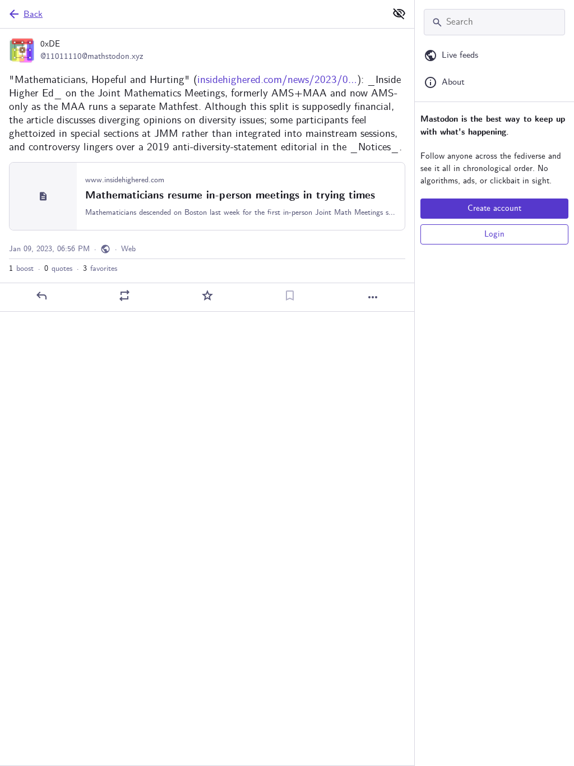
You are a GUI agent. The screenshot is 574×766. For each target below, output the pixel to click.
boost (21, 269)
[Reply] (41, 295)
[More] (372, 297)
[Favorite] (207, 295)
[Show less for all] (399, 13)
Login (494, 234)
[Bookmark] (290, 295)
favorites (100, 269)
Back (33, 14)
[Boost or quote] (124, 295)
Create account (494, 208)
